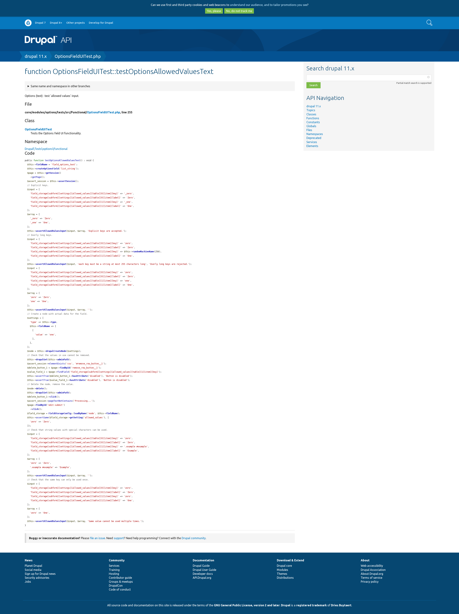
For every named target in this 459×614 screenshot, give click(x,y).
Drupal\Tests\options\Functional (46, 148)
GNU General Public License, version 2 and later (247, 605)
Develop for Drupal (101, 22)
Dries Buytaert (341, 605)
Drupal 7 (40, 22)
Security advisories (37, 577)
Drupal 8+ (56, 22)
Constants (313, 122)
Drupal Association (373, 569)
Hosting (114, 573)
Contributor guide (120, 577)
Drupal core (284, 565)
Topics (310, 110)
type (53, 322)
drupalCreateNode (56, 351)
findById (65, 368)
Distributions (285, 577)
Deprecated (313, 137)
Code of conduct (120, 589)
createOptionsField (47, 168)
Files (309, 130)
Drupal (285, 605)
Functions (312, 118)
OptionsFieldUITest (38, 129)
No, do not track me (239, 11)
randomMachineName (143, 251)
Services (311, 142)
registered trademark (311, 605)
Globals (311, 126)
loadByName (80, 413)
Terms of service (371, 577)
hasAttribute (79, 376)
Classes (311, 114)
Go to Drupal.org (28, 22)
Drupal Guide (201, 565)
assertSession (67, 181)
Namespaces (314, 134)
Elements (312, 146)
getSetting (76, 417)
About (365, 560)
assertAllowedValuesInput (51, 231)
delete (40, 388)
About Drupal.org (372, 573)
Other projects (75, 22)
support (119, 538)
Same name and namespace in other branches (60, 86)
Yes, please (214, 11)
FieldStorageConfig (60, 413)
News (28, 560)
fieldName (41, 164)
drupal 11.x (36, 56)
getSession (52, 173)
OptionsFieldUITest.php (78, 56)
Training (114, 569)
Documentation (203, 560)
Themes (282, 573)
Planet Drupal (33, 565)
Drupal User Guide (204, 569)
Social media (33, 569)
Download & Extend (290, 560)
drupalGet (41, 359)
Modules (282, 569)
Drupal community (194, 538)
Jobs (28, 581)
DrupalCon (116, 585)
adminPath (63, 359)
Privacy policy (369, 581)
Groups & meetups (121, 581)
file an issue (97, 538)
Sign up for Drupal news (40, 573)
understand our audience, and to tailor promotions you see (268, 4)
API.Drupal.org (202, 577)
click (53, 397)
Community (117, 560)
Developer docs (203, 573)
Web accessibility (372, 565)
